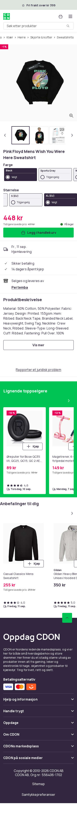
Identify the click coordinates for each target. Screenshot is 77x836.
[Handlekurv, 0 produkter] (61, 16)
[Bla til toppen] (67, 618)
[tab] (20, 135)
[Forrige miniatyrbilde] (5, 135)
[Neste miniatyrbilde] (72, 135)
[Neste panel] (69, 401)
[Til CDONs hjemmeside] (6, 16)
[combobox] (38, 26)
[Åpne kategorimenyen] (70, 16)
